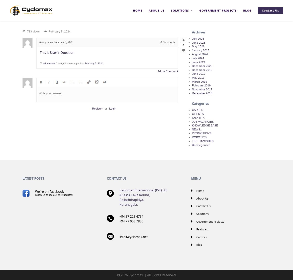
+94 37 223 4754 (131, 216)
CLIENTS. (198, 114)
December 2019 (202, 69)
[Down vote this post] (183, 50)
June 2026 (198, 42)
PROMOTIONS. (202, 133)
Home (200, 191)
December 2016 (202, 93)
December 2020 (202, 66)
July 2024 (198, 58)
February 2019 (201, 85)
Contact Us (203, 206)
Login (112, 108)
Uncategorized (201, 145)
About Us (202, 198)
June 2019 (198, 73)
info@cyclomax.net (133, 237)
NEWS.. (197, 129)
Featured (202, 229)
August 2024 (200, 54)
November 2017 (202, 89)
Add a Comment (167, 71)
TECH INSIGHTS (202, 141)
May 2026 (198, 46)
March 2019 (199, 81)
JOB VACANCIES (203, 121)
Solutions (202, 214)
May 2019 (198, 77)
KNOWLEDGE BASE (205, 125)
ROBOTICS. (199, 137)
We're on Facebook (54, 193)
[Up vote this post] (183, 40)
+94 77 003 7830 (131, 221)
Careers (201, 237)
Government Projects (210, 221)
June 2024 (198, 62)
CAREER (197, 110)
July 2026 (198, 38)
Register (97, 108)
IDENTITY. (198, 117)
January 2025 (200, 50)
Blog (199, 245)
